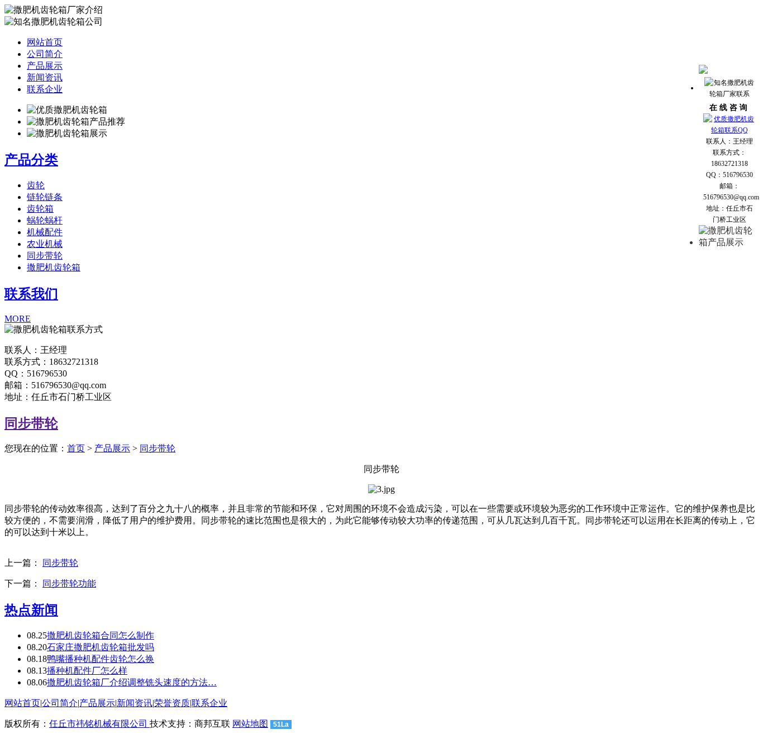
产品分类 (31, 159)
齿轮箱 (40, 208)
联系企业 (45, 89)
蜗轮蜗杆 (45, 220)
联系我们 (31, 294)
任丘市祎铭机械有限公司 (99, 723)
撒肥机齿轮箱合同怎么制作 (100, 635)
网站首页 (45, 42)
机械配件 (45, 232)
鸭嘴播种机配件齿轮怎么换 (100, 659)
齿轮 (36, 185)
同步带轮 (45, 255)
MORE (17, 318)
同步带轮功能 (69, 583)
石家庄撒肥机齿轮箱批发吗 (100, 647)
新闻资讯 (45, 77)
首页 (76, 448)
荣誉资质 (172, 703)
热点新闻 (31, 610)
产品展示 (45, 65)
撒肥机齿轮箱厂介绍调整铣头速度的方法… (132, 682)
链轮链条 (45, 197)
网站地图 (250, 723)
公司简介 (45, 54)
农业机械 (45, 244)
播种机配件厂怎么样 (87, 670)
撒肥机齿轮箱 (53, 267)
